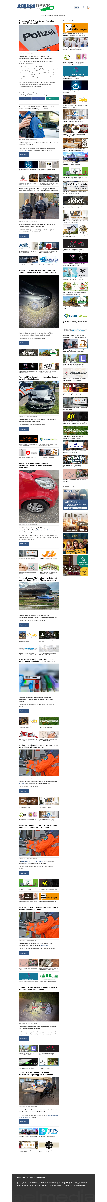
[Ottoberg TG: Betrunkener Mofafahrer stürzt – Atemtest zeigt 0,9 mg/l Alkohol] (39, 1006)
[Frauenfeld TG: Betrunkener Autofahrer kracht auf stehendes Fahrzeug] (39, 397)
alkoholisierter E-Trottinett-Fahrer (32, 861)
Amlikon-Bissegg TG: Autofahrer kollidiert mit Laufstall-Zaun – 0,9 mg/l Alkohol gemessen (38, 579)
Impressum (21, 1177)
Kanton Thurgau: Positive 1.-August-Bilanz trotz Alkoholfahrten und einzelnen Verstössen (38, 190)
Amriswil (43, 15)
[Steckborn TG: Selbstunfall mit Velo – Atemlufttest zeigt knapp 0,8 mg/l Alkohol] (39, 1091)
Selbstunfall (44, 945)
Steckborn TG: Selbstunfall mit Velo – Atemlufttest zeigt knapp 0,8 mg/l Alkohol (36, 1074)
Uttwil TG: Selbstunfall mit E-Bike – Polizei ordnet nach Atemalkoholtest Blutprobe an (37, 660)
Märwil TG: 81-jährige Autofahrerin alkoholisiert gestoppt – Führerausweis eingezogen (35, 465)
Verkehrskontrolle (24, 150)
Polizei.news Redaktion (31, 53)
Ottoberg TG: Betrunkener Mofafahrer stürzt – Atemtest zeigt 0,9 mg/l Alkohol (38, 988)
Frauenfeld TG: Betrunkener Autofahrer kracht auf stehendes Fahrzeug (38, 378)
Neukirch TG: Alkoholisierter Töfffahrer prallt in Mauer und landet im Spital (38, 908)
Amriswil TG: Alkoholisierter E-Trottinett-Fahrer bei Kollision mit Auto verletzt (38, 746)
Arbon (49, 15)
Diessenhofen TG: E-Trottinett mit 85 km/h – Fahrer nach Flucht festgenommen (37, 108)
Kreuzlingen (62, 15)
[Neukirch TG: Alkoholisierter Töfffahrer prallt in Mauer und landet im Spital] (39, 925)
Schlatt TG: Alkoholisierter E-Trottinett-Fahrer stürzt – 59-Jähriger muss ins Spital (38, 826)
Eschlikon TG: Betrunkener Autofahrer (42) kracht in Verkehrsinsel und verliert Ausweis (37, 271)
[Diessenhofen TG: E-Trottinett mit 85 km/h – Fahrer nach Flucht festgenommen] (39, 124)
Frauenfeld (54, 15)
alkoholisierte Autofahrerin (45, 530)
